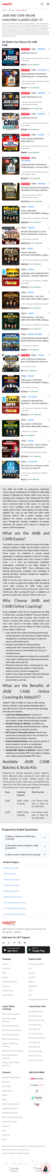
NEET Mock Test (34, 1047)
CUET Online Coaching (10, 1035)
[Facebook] (19, 942)
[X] (8, 942)
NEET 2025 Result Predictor (12, 1117)
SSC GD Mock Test (35, 1016)
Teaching (32, 977)
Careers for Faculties (9, 982)
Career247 (6, 1126)
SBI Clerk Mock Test (36, 1012)
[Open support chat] (45, 1168)
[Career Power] (37, 1085)
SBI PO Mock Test (35, 1025)
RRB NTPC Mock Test (36, 1020)
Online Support (7, 995)
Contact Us (6, 969)
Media (4, 973)
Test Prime (6, 1135)
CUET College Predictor (10, 1104)
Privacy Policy (24, 1150)
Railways (32, 973)
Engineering (33, 986)
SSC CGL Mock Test (36, 1034)
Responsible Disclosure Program (14, 1146)
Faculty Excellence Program (39, 1000)
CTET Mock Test (34, 1029)
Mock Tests (6, 1082)
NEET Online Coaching (10, 1039)
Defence (31, 982)
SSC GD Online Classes (10, 1026)
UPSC (31, 991)
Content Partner (8, 991)
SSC (30, 969)
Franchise (5, 986)
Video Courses (7, 1091)
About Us (5, 964)
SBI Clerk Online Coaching (11, 1030)
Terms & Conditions (9, 1150)
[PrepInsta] (37, 1098)
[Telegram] (14, 942)
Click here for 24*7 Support (16, 937)
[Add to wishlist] (49, 49)
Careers (5, 977)
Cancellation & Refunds (36, 1146)
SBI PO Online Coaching (11, 1014)
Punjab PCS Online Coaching (12, 1051)
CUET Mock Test (34, 1043)
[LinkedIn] (3, 942)
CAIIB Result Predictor (10, 1113)
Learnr (4, 1139)
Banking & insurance (36, 964)
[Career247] (37, 1104)
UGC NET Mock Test (36, 1060)
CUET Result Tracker (9, 1122)
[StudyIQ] (37, 1091)
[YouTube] (24, 942)
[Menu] (48, 4)
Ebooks (4, 1095)
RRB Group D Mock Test (37, 1038)
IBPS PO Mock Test (35, 1051)
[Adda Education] (37, 1078)
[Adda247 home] (7, 4)
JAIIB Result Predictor (10, 1109)
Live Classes (6, 1086)
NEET (30, 995)
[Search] (42, 4)
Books (4, 1100)
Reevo (4, 1131)
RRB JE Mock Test (35, 1056)
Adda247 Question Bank (11, 1078)
